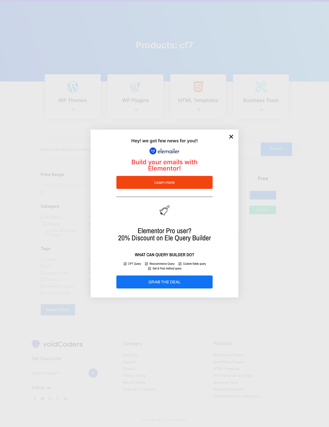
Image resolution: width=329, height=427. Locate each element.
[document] (164, 213)
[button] (231, 136)
